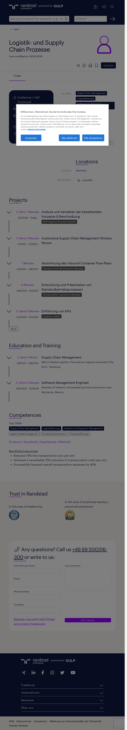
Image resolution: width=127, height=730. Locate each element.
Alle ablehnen (69, 137)
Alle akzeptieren (93, 137)
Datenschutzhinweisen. (36, 129)
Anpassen (31, 137)
